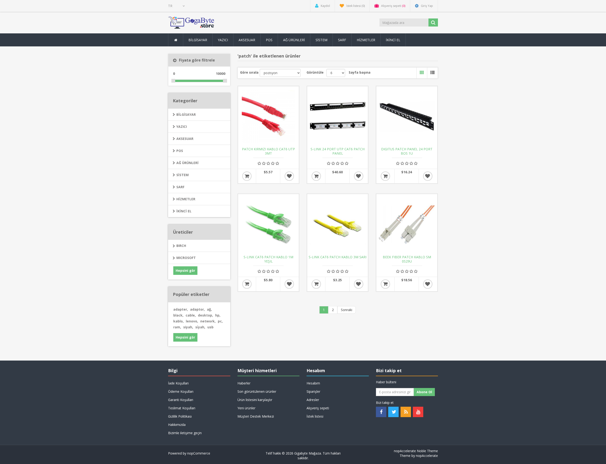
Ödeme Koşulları (180, 391)
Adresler (313, 399)
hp (217, 315)
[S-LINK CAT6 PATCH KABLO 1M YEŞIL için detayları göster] (268, 224)
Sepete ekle (247, 176)
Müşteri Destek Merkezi (255, 416)
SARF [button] (342, 40)
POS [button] (269, 40)
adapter (180, 309)
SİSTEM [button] (321, 40)
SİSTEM (182, 175)
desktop (205, 315)
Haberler (243, 383)
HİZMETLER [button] (366, 40)
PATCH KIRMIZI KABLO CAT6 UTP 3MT (268, 151)
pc (220, 321)
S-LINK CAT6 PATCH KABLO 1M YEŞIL (268, 259)
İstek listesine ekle (289, 176)
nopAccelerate (427, 455)
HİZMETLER (185, 199)
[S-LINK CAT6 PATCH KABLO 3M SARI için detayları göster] (337, 224)
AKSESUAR (184, 138)
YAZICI (181, 126)
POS (179, 150)
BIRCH (181, 245)
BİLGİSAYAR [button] (197, 40)
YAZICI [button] (223, 40)
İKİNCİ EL (184, 211)
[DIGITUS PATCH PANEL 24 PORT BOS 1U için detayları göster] (407, 117)
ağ (209, 309)
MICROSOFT (186, 257)
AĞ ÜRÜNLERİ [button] (294, 40)
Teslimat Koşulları (181, 408)
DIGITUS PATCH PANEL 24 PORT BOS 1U (406, 151)
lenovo (192, 321)
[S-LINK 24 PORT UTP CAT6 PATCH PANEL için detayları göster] (337, 117)
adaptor (197, 309)
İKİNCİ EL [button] (393, 40)
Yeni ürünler (246, 408)
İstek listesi (315, 416)
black (178, 315)
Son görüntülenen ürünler (256, 391)
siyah (188, 327)
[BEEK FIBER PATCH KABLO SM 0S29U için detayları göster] (407, 224)
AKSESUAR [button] (247, 40)
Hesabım (313, 383)
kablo (178, 321)
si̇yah (200, 327)
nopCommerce (198, 453)
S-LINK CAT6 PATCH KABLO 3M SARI (337, 257)
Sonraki (346, 310)
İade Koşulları (178, 383)
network (208, 321)
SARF (180, 187)
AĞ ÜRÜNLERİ (187, 163)
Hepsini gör (185, 270)
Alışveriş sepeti (318, 408)
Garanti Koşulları (180, 399)
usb (210, 327)
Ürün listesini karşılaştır (254, 399)
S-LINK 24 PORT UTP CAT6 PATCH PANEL (338, 151)
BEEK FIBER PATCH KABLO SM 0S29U (407, 259)
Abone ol (424, 392)
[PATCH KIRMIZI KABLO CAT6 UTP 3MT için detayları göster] (268, 117)
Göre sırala (249, 72)
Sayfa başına (359, 72)
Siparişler (313, 391)
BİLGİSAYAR (186, 114)
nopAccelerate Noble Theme (416, 451)
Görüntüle (315, 72)
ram (177, 327)
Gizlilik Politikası (180, 416)
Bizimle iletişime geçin (185, 433)
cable (191, 315)
